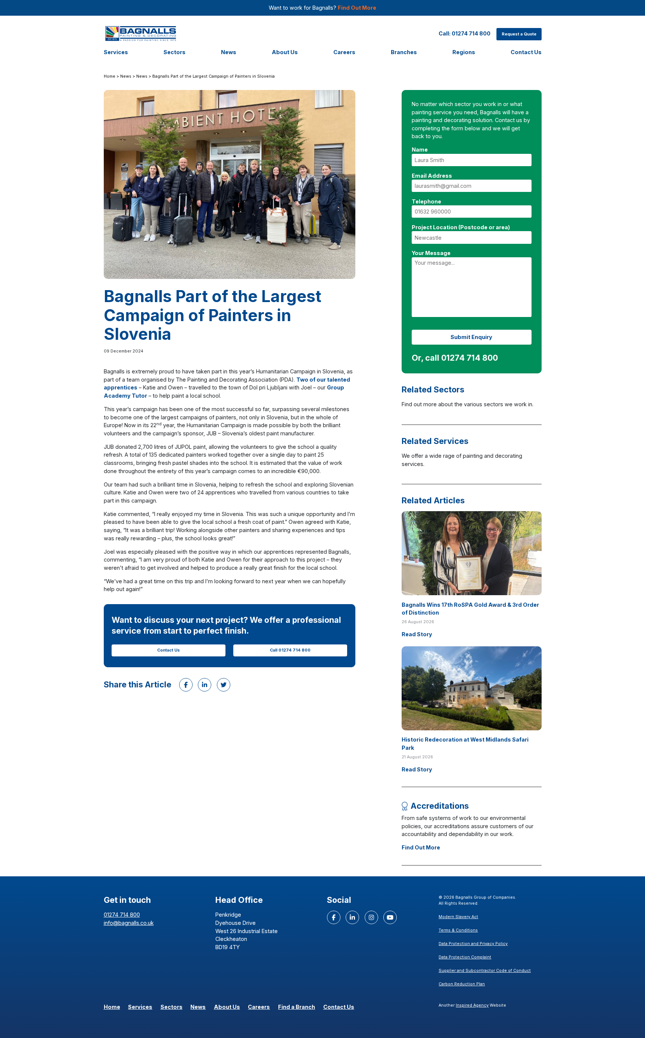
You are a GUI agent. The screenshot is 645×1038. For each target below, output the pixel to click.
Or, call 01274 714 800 (455, 358)
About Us (285, 52)
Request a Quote (519, 34)
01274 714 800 (122, 914)
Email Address (432, 176)
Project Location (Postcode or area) (461, 227)
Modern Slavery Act (458, 916)
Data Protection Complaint (465, 957)
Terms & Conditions (458, 930)
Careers (344, 52)
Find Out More (357, 7)
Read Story (417, 634)
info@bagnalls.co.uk (129, 923)
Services (116, 52)
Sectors (174, 52)
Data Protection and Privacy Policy (473, 943)
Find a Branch (296, 1007)
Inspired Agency (472, 1005)
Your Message (431, 253)
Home (109, 76)
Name (420, 149)
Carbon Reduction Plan (462, 984)
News (228, 52)
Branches (404, 52)
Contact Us (526, 52)
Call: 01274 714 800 (464, 33)
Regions (463, 52)
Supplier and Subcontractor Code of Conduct (485, 970)
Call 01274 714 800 (290, 650)
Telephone (426, 201)
